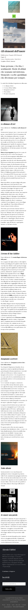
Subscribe (8, 589)
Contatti (24, 605)
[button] (8, 571)
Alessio (8, 605)
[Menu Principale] (14, 16)
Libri (13, 605)
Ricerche (18, 605)
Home (3, 605)
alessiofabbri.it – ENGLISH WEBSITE (14, 607)
